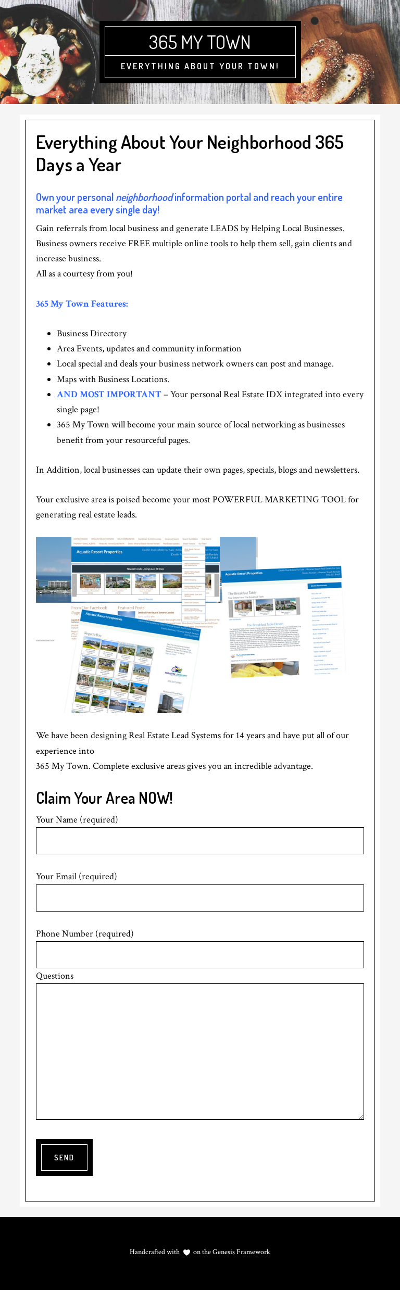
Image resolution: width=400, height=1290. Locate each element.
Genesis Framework (240, 1252)
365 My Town (200, 42)
